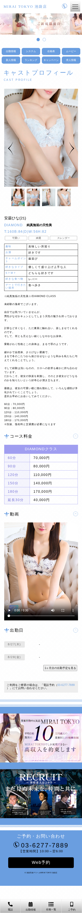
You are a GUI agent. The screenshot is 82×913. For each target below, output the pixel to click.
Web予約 (41, 862)
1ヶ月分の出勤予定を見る (60, 668)
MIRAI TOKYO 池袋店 (25, 7)
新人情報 (11, 60)
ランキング (31, 60)
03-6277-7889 (66, 685)
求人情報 (71, 60)
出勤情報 (11, 51)
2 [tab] (44, 39)
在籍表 (51, 51)
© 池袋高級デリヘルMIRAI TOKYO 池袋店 (41, 873)
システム (31, 51)
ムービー (71, 51)
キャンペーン (51, 60)
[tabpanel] (41, 24)
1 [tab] (38, 39)
